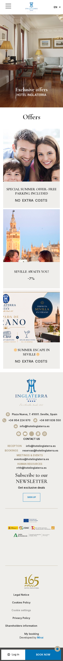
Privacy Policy (21, 617)
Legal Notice (21, 594)
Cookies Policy (21, 602)
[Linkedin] (38, 433)
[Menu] (8, 6)
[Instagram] (44, 433)
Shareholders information (21, 625)
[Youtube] (25, 433)
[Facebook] (18, 433)
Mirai (40, 637)
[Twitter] (31, 433)
